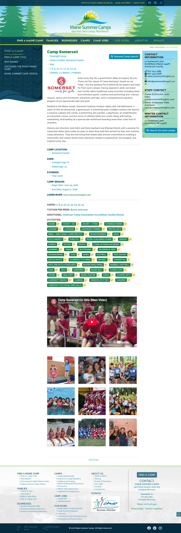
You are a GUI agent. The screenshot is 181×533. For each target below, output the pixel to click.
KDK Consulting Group (30, 528)
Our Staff (99, 484)
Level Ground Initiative (68, 511)
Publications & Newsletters (70, 519)
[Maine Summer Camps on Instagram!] (161, 3)
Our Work (122, 40)
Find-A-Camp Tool (15, 57)
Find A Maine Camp (28, 473)
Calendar (62, 514)
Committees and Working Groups (72, 516)
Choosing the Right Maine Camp (20, 67)
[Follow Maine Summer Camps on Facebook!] (149, 3)
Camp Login (139, 3)
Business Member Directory (33, 509)
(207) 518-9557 (150, 504)
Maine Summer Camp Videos (20, 73)
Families (52, 40)
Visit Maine (25, 494)
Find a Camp (160, 47)
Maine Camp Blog (28, 496)
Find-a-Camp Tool (29, 499)
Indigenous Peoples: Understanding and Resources (70, 482)
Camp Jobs (100, 40)
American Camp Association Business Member (105, 504)
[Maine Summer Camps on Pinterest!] (155, 3)
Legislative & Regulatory (68, 491)
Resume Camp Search (126, 56)
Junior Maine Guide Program (70, 508)
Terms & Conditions (153, 509)
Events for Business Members (34, 511)
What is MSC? (101, 476)
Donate (159, 40)
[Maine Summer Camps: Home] (90, 21)
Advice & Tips (27, 491)
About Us (141, 40)
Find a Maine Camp (30, 40)
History (98, 479)
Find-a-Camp (147, 474)
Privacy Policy (138, 509)
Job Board (62, 499)
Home (152, 47)
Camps (85, 40)
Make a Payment (123, 3)
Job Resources (64, 501)
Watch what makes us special (98, 3)
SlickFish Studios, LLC (52, 528)
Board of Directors (103, 481)
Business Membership (30, 506)
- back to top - (93, 460)
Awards (98, 486)
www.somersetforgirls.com (77, 195)
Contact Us (100, 489)
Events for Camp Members (69, 479)
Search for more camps (162, 130)
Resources (62, 486)
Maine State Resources (68, 489)
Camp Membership (66, 476)
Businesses (69, 40)
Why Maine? (11, 62)
